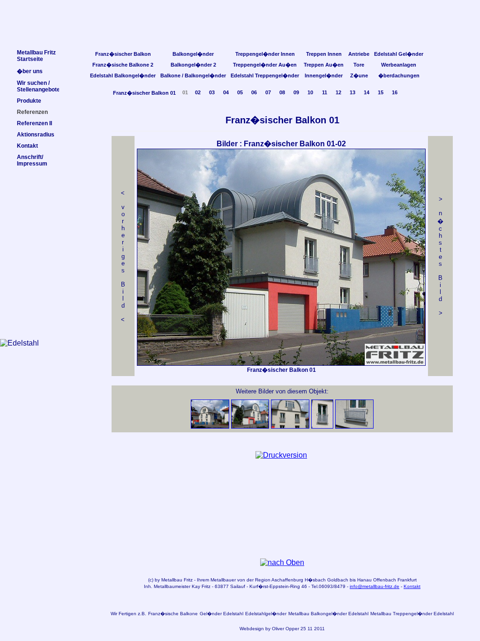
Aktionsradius (35, 134)
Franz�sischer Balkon (123, 54)
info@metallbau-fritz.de (374, 586)
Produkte (29, 101)
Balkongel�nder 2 (193, 65)
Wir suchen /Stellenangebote (38, 86)
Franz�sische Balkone (173, 613)
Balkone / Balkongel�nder (193, 75)
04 (226, 92)
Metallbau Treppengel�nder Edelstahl (412, 613)
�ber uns (30, 71)
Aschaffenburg (287, 579)
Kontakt (412, 586)
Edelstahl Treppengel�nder (265, 75)
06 (254, 92)
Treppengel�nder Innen (265, 54)
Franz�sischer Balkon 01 (144, 93)
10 (310, 92)
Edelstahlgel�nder (265, 613)
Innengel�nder (324, 75)
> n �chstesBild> (440, 256)
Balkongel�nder (193, 54)
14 (366, 92)
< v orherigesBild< (123, 256)
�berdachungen (399, 75)
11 (324, 92)
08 (282, 92)
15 (380, 92)
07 (268, 92)
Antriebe (358, 54)
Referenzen (32, 112)
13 (352, 92)
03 (212, 92)
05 (240, 92)
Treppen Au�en (324, 65)
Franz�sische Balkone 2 (122, 65)
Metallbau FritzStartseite (36, 55)
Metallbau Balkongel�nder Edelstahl (328, 613)
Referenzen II (34, 123)
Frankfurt (407, 579)
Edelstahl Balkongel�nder (123, 75)
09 (296, 92)
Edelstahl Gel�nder (398, 54)
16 (395, 92)
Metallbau (171, 579)
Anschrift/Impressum (32, 160)
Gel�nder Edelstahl (221, 613)
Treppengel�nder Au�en (265, 65)
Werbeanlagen (398, 65)
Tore (358, 65)
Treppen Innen (324, 54)
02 (198, 92)
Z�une (359, 75)
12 (338, 92)
